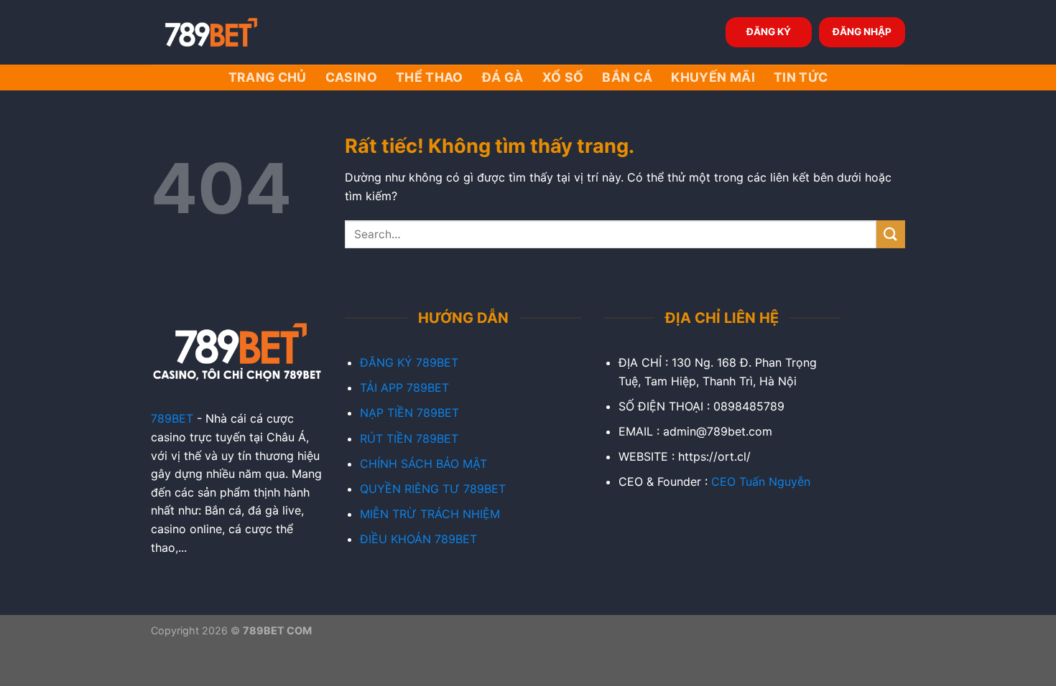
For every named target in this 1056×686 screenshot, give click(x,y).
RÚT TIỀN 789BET (409, 438)
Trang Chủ (267, 77)
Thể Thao (429, 77)
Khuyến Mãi (713, 77)
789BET (172, 418)
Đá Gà (503, 77)
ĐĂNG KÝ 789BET (409, 362)
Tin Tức (801, 77)
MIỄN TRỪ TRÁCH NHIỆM (430, 514)
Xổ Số (563, 77)
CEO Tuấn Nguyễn (760, 481)
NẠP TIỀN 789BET (409, 412)
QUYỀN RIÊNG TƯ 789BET (433, 488)
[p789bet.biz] (223, 32)
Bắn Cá (627, 77)
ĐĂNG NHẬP (862, 31)
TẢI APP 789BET (404, 387)
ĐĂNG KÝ (768, 31)
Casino (351, 77)
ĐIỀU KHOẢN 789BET (418, 539)
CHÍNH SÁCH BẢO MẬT (423, 463)
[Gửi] (890, 234)
